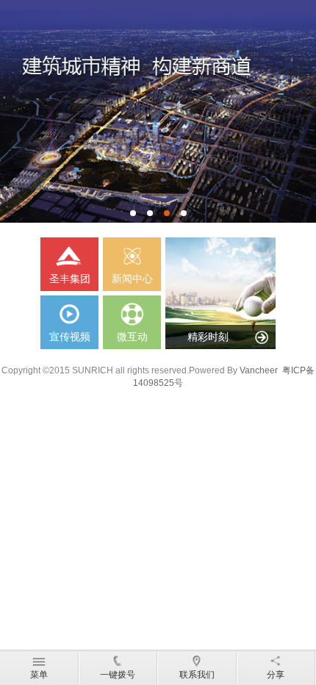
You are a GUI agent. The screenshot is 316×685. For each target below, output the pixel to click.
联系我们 (197, 675)
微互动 (132, 336)
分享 (275, 675)
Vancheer (259, 370)
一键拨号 (117, 675)
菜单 (39, 675)
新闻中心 (132, 278)
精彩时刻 (208, 336)
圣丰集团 (69, 278)
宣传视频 (69, 336)
